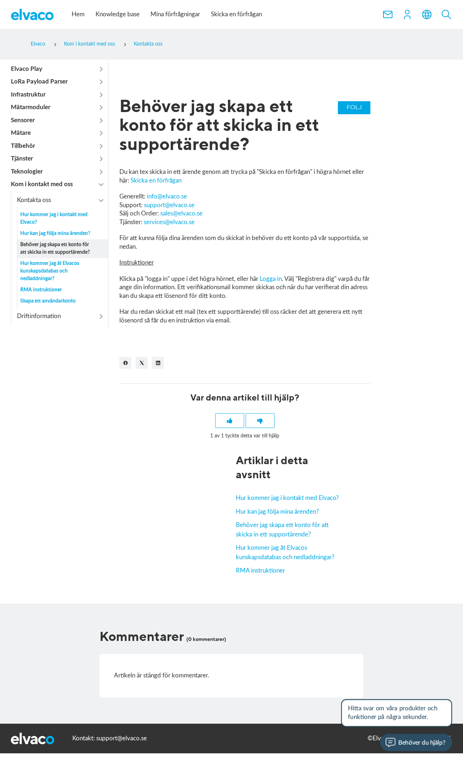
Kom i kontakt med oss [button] (42, 184)
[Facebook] (125, 363)
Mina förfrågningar (175, 14)
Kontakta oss (148, 44)
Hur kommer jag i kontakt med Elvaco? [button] (54, 219)
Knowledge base (117, 14)
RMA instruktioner (260, 571)
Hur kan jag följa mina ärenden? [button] (55, 233)
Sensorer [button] (23, 120)
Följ (354, 107)
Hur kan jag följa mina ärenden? (277, 512)
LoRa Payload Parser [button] (39, 82)
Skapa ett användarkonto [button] (48, 301)
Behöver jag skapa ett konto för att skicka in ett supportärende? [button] (55, 249)
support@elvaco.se (169, 205)
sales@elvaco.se (181, 213)
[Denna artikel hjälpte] (229, 420)
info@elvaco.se (167, 196)
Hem (78, 14)
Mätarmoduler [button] (30, 107)
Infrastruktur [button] (28, 94)
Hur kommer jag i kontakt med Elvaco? (287, 498)
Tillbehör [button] (23, 146)
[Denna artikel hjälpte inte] (260, 420)
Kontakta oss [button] (34, 200)
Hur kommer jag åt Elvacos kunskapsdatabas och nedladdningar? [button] (49, 271)
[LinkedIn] (158, 363)
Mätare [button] (21, 133)
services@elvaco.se (169, 222)
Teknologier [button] (27, 171)
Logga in (271, 279)
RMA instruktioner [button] (41, 290)
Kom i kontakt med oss (89, 44)
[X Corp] (142, 363)
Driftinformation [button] (39, 316)
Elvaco (38, 44)
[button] (407, 14)
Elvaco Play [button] (26, 69)
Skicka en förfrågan (236, 14)
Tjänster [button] (22, 159)
